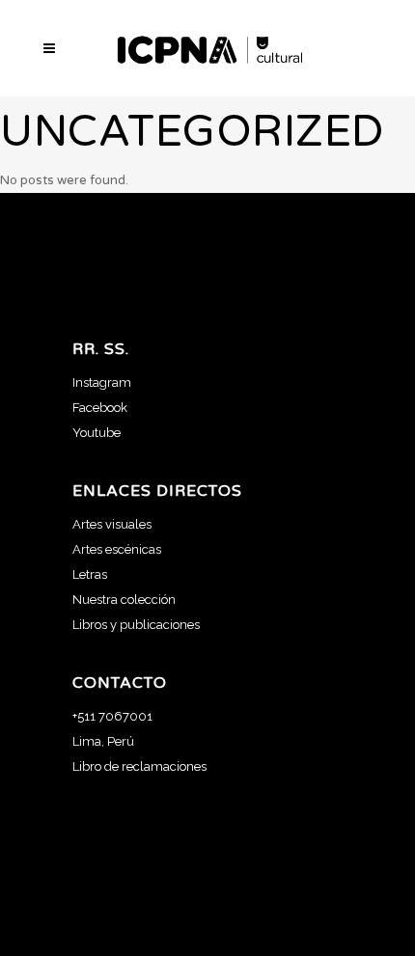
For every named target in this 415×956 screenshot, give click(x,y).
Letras (89, 574)
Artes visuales (112, 524)
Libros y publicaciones (136, 624)
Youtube (96, 432)
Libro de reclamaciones (139, 766)
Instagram (101, 382)
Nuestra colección (124, 599)
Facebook (99, 407)
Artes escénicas (116, 549)
